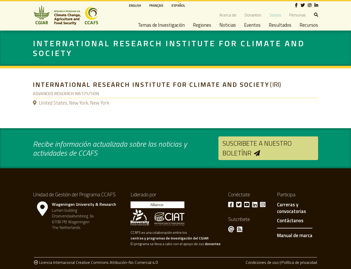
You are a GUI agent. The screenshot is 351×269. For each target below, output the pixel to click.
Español (178, 5)
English (135, 5)
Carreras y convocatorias (291, 208)
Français (156, 5)
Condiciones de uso (262, 262)
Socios (275, 15)
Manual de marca (294, 235)
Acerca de (227, 15)
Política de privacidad (299, 262)
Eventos (252, 25)
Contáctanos (290, 220)
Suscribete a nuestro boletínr (257, 148)
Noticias (227, 25)
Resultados (280, 25)
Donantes (253, 15)
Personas (297, 15)
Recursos (309, 25)
